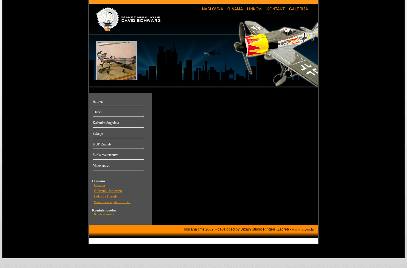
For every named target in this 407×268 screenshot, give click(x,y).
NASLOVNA (212, 9)
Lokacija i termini (106, 196)
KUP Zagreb (102, 144)
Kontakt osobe (104, 214)
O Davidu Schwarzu (108, 190)
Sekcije (98, 133)
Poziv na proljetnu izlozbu (112, 202)
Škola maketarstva (105, 155)
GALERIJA (298, 9)
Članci (97, 112)
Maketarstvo (101, 166)
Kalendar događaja (106, 123)
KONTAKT (276, 9)
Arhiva (97, 101)
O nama (99, 185)
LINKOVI (254, 9)
